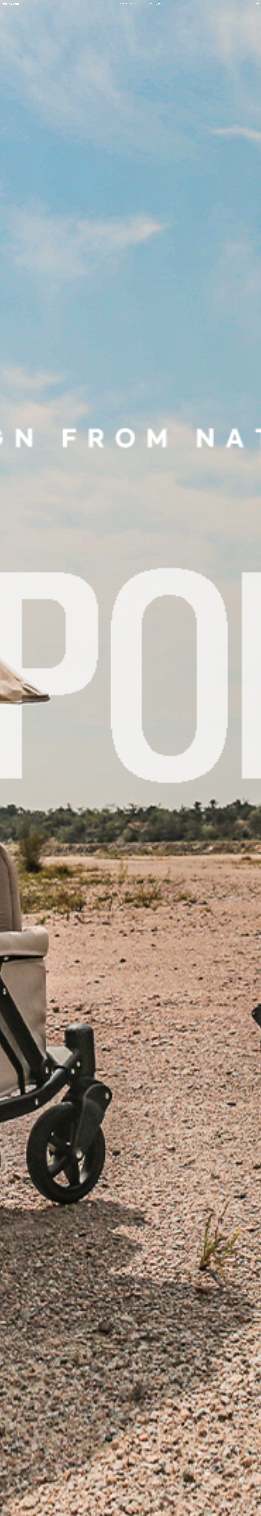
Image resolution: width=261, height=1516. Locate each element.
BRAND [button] (101, 4)
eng (257, 4)
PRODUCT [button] (110, 4)
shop (150, 4)
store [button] (142, 4)
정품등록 (159, 4)
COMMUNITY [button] (122, 4)
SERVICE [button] (133, 4)
